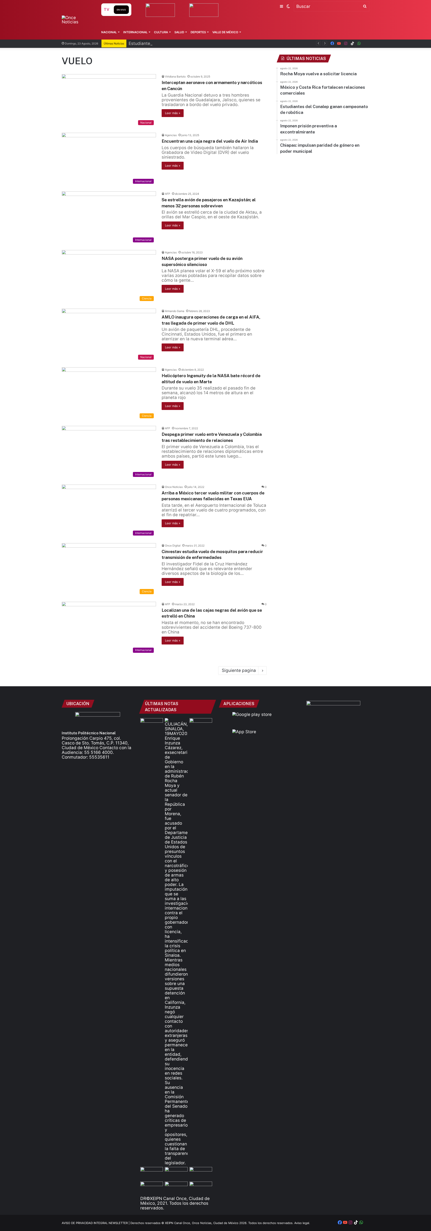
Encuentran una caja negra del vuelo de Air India (210, 141)
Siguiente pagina (239, 670)
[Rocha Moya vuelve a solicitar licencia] (176, 941)
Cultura (161, 32)
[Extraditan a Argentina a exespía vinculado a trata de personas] (176, 1188)
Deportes (198, 32)
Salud (179, 32)
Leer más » (172, 113)
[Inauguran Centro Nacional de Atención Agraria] (151, 1188)
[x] (366, 43)
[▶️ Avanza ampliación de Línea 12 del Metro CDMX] (200, 1173)
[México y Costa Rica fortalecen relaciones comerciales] (151, 1173)
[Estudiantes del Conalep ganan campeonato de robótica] (176, 1173)
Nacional (109, 32)
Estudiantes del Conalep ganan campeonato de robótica (185, 43)
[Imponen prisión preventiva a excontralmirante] (200, 724)
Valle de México (225, 32)
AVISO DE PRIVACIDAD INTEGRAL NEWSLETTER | (96, 1223)
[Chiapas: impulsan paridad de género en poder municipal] (200, 1188)
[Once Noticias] (77, 19)
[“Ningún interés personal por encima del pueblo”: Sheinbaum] (151, 724)
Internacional (135, 32)
